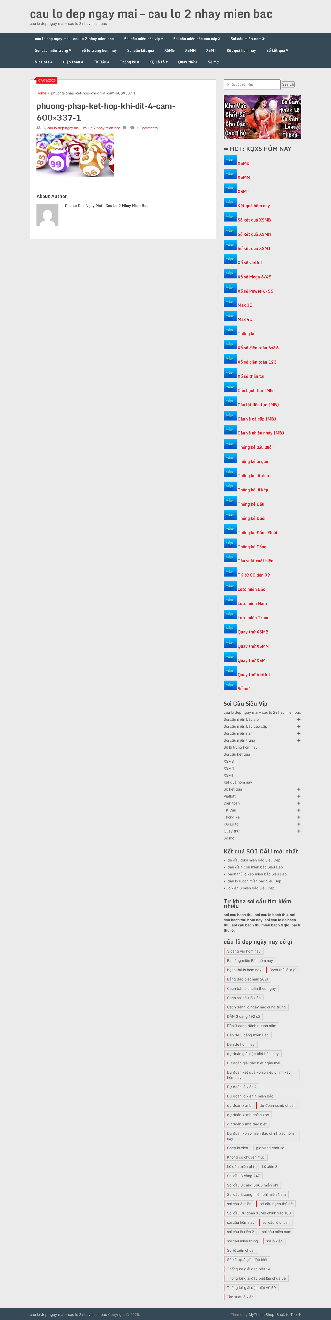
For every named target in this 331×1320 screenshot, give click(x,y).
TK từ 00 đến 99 (254, 575)
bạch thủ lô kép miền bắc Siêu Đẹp (257, 874)
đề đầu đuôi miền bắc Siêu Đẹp (254, 860)
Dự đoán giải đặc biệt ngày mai (253, 1063)
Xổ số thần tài (251, 376)
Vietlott (42, 62)
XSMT (211, 50)
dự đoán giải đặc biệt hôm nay (253, 1053)
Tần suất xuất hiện (255, 560)
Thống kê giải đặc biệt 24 (248, 1269)
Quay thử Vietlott (255, 674)
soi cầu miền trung (242, 1241)
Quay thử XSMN (253, 646)
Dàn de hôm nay (241, 1044)
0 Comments (147, 128)
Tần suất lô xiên (240, 1297)
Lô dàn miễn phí (240, 1166)
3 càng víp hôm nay (244, 951)
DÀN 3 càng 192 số (243, 1016)
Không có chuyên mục (246, 1157)
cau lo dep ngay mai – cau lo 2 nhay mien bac (151, 13)
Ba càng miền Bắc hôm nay (250, 960)
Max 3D (245, 305)
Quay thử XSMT (253, 660)
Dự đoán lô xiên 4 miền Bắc (250, 1096)
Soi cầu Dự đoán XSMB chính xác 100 (259, 1213)
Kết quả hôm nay (241, 50)
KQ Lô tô (157, 62)
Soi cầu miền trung (51, 50)
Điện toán (71, 62)
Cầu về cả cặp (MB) (257, 419)
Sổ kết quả (275, 50)
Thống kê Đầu (251, 504)
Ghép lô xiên (237, 1148)
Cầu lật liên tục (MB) (258, 404)
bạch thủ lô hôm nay (244, 970)
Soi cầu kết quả (140, 50)
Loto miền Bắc (251, 589)
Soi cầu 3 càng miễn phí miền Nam (256, 1194)
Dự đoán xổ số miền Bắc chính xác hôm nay (260, 1136)
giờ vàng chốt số (270, 1148)
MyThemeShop (261, 1314)
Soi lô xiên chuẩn (241, 1250)
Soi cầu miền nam (246, 39)
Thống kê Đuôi (251, 518)
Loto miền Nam (252, 603)
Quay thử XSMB (253, 632)
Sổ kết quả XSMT (254, 248)
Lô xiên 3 (269, 1166)
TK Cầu (100, 62)
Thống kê (128, 62)
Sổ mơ (213, 62)
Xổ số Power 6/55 (255, 291)
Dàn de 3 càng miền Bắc (248, 1035)
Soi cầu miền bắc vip (142, 39)
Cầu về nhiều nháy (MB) (261, 433)
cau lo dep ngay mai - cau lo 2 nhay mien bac (83, 128)
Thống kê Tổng (252, 546)
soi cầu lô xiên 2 (240, 1231)
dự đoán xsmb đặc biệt (247, 1124)
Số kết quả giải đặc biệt (247, 1259)
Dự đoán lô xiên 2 (242, 1087)
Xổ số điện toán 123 (257, 362)
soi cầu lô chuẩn (276, 1222)
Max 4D (245, 319)
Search (288, 84)
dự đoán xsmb (239, 1105)
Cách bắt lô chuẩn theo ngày (251, 988)
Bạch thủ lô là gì (282, 970)
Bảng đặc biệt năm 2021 (247, 979)
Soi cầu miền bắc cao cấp (195, 39)
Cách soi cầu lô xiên (244, 997)
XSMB (169, 50)
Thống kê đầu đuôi (255, 447)
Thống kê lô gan (253, 461)
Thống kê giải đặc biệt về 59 (251, 1287)
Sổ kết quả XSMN (254, 234)
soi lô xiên (274, 1241)
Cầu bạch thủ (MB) (256, 390)
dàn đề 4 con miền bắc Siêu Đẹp (255, 867)
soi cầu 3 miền (239, 1203)
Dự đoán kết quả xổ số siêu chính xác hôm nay (259, 1075)
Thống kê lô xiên (253, 475)
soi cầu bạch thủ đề (276, 1203)
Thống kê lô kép (253, 489)
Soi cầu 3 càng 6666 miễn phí (252, 1185)
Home (41, 93)
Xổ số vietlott (251, 262)
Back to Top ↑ (288, 1314)
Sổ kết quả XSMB (254, 220)
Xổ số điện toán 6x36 (258, 347)
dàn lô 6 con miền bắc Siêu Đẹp (254, 881)
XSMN (190, 50)
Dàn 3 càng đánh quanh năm (251, 1025)
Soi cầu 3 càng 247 (243, 1176)
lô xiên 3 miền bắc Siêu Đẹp (251, 888)
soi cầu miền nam (276, 1231)
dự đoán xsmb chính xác (248, 1114)
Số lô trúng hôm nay (99, 50)
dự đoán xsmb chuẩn (278, 1105)
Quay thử (186, 62)
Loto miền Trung (253, 617)
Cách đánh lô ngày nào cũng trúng (256, 1007)
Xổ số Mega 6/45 (255, 277)
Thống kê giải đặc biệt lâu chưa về (256, 1278)
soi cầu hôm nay (240, 1222)
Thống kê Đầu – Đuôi (257, 532)
